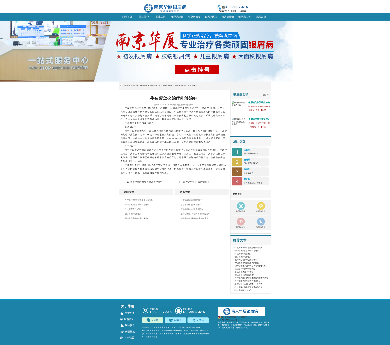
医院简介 (144, 16)
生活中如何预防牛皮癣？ (197, 182)
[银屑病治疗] (238, 221)
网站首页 (127, 16)
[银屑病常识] (258, 221)
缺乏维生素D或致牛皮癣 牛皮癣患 (194, 218)
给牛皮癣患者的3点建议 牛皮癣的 (146, 182)
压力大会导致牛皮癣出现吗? (136, 218)
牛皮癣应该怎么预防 (133, 209)
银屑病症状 (244, 16)
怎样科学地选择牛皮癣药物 (192, 209)
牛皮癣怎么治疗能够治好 (185, 85)
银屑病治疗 (194, 16)
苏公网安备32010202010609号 (234, 317)
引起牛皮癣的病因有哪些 (191, 205)
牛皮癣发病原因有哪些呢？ (192, 200)
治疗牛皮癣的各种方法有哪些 (137, 205)
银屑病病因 (177, 16)
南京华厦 (130, 313)
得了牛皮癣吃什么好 (133, 214)
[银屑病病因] (258, 205)
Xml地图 (129, 337)
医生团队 (161, 16)
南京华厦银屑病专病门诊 (150, 85)
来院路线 (261, 16)
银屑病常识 (228, 16)
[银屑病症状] (238, 205)
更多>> (266, 94)
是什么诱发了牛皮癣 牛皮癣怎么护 (195, 214)
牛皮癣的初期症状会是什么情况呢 (138, 200)
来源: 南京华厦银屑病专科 (182, 105)
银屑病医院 (211, 16)
